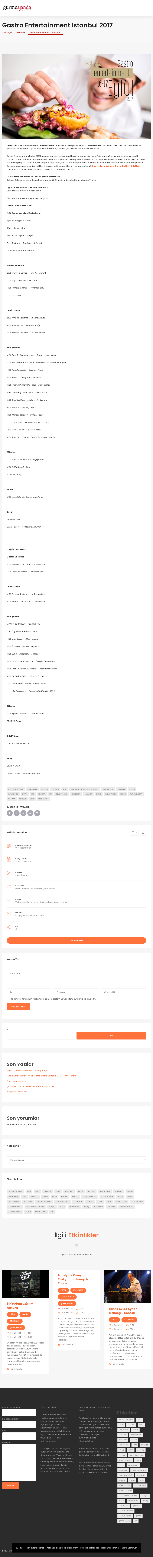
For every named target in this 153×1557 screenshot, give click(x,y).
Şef (52, 1212)
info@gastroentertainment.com (29, 915)
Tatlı (109, 1202)
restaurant (14, 1202)
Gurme (132, 789)
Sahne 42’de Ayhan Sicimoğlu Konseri (123, 1311)
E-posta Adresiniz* (11, 1418)
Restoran (28, 1202)
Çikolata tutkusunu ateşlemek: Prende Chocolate (30, 1086)
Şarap (98, 794)
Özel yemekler (36, 888)
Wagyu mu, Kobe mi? (17, 1091)
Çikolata (111, 1207)
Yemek (62, 1207)
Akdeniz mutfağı (16, 1191)
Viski (32, 799)
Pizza (129, 1197)
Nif (50, 794)
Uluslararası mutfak (35, 1207)
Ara (8, 1029)
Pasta (120, 1197)
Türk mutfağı (137, 1202)
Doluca (44, 789)
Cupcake (47, 1191)
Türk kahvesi (121, 1202)
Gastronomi (107, 789)
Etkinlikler (20, 32)
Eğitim (80, 1191)
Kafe (24, 1197)
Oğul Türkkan (62, 794)
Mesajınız (6, 1442)
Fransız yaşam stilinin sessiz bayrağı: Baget (27, 1070)
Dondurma (69, 1191)
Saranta (88, 794)
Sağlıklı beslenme (44, 1202)
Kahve (45, 1197)
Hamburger (13, 1197)
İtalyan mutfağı (126, 1207)
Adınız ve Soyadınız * (12, 1407)
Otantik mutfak (90, 1197)
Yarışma (52, 1207)
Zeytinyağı (98, 1207)
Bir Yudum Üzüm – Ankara (20, 1306)
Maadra (41, 794)
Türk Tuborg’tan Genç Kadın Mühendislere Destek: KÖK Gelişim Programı (41, 1075)
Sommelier (78, 1202)
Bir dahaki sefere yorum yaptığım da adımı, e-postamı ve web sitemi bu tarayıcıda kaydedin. (53, 999)
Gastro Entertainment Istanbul (84, 789)
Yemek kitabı (74, 1207)
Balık (37, 1191)
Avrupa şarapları (15, 789)
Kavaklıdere (13, 794)
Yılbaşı (86, 1207)
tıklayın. (105, 1472)
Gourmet (121, 789)
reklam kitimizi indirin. (99, 1455)
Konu (4, 1430)
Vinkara (11, 799)
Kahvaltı (34, 1197)
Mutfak (75, 1197)
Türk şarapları (136, 794)
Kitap (54, 1197)
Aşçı (29, 1191)
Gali (64, 789)
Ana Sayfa (7, 32)
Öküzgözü (76, 794)
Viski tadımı (43, 799)
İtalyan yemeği (15, 1212)
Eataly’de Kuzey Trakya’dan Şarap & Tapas (73, 1279)
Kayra (24, 794)
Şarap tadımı (110, 794)
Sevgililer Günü (62, 1202)
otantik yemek (107, 1197)
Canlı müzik (32, 789)
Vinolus (22, 799)
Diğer (17, 888)
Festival (55, 789)
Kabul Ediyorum (129, 1548)
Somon (90, 1202)
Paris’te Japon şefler (17, 1081)
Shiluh (123, 794)
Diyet (58, 1191)
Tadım (100, 1202)
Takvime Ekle (76, 940)
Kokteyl (64, 1197)
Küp (32, 794)
